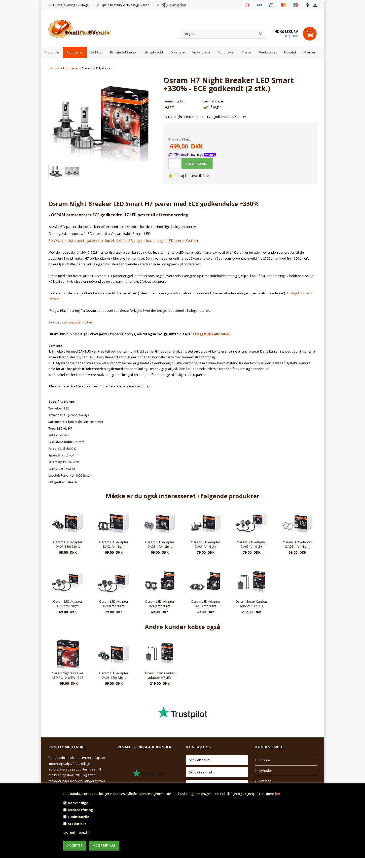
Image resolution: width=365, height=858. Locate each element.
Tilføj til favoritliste (191, 175)
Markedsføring (80, 810)
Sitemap (265, 781)
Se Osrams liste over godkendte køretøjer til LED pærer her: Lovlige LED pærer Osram (124, 240)
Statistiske (77, 823)
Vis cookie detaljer (77, 832)
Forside (54, 68)
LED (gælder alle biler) (211, 334)
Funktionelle (78, 816)
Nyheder (265, 770)
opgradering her (80, 322)
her (278, 793)
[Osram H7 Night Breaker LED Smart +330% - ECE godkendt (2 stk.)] (102, 118)
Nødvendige (78, 803)
